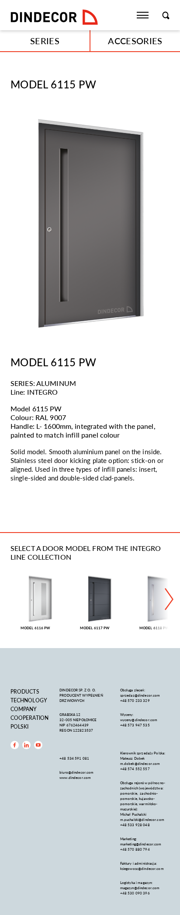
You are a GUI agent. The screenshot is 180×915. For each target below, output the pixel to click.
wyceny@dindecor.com (138, 719)
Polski (19, 726)
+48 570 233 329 (135, 700)
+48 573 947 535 (135, 724)
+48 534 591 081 (74, 758)
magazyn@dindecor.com (140, 887)
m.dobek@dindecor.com (140, 763)
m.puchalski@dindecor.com (142, 819)
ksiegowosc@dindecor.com (142, 868)
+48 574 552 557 (135, 768)
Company (23, 709)
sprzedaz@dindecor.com (140, 695)
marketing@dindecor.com (141, 843)
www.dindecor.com (75, 777)
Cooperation (29, 718)
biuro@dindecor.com (76, 772)
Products (24, 691)
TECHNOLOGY (28, 700)
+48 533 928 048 (135, 824)
